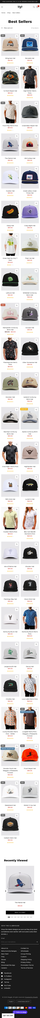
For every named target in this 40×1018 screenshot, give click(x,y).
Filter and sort (8, 28)
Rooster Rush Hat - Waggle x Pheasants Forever (10, 770)
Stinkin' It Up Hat (30, 805)
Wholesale (25, 951)
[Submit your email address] (37, 942)
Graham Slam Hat (10, 838)
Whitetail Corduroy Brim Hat (30, 294)
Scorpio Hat (30, 328)
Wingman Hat (10, 58)
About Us (4, 948)
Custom (24, 957)
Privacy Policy (26, 962)
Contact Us (25, 948)
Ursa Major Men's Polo (10, 466)
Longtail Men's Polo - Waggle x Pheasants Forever (29, 734)
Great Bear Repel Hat (30, 126)
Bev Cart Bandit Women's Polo (29, 533)
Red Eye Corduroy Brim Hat (10, 433)
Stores (3, 959)
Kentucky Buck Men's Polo (30, 633)
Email (3, 938)
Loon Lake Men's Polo (30, 699)
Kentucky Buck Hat (10, 632)
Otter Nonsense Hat (30, 362)
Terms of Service (27, 968)
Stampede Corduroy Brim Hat (10, 329)
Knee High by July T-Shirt (10, 259)
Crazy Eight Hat (29, 225)
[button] (8, 1015)
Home (3, 12)
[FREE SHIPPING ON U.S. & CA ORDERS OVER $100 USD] (20, 1)
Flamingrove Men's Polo (10, 363)
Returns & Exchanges (9, 951)
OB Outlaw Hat (29, 158)
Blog (3, 962)
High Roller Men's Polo (29, 92)
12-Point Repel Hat (10, 91)
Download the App (8, 965)
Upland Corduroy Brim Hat (29, 398)
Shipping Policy (26, 959)
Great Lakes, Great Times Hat (29, 192)
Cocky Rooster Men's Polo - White (10, 733)
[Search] (33, 7)
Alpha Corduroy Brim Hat (30, 433)
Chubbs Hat (10, 699)
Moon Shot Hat (29, 599)
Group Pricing (26, 954)
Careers (4, 968)
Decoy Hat (30, 666)
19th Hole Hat (10, 499)
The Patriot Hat (10, 158)
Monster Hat (10, 397)
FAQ (2, 957)
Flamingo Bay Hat (10, 599)
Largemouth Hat (10, 666)
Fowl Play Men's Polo (10, 126)
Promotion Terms (27, 965)
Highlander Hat (29, 466)
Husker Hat (10, 191)
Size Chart (4, 954)
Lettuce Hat (10, 293)
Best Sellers (16, 12)
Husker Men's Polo (10, 532)
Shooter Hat (29, 566)
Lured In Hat (29, 499)
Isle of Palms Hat (10, 566)
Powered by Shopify (31, 997)
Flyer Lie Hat (29, 258)
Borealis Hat (29, 58)
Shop (9, 12)
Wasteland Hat (10, 805)
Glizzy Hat (10, 225)
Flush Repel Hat (30, 768)
